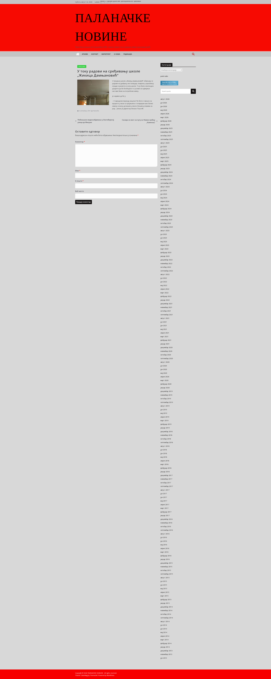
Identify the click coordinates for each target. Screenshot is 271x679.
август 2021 (164, 318)
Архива (85, 54)
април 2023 (164, 245)
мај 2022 (163, 285)
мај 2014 (163, 632)
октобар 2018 (165, 439)
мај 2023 (163, 241)
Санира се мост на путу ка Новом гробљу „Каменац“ (138, 121)
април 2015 (164, 592)
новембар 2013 (166, 654)
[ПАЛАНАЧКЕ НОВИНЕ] (77, 54)
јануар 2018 (165, 472)
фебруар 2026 (165, 121)
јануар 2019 (165, 428)
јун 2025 (163, 150)
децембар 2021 (166, 303)
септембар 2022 (166, 271)
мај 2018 (163, 457)
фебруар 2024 (165, 209)
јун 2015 (163, 585)
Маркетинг (106, 54)
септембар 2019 (166, 402)
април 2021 (164, 333)
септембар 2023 (166, 227)
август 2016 (164, 534)
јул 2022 (163, 278)
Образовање (81, 66)
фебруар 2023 (165, 252)
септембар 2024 (166, 183)
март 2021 (164, 336)
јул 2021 (163, 322)
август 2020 (164, 362)
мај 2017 (163, 501)
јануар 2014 (165, 647)
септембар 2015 (166, 574)
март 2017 (164, 508)
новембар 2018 (166, 435)
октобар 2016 (165, 526)
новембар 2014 (166, 610)
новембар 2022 (166, 263)
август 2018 (164, 446)
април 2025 (164, 157)
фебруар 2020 (165, 384)
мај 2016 (163, 545)
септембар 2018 (166, 442)
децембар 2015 (166, 563)
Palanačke (96, 111)
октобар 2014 (165, 614)
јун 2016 (163, 541)
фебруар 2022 (165, 296)
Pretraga (193, 91)
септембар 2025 (166, 139)
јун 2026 (163, 106)
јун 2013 (163, 658)
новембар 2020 (166, 351)
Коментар (80, 142)
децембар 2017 (166, 475)
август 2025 (164, 143)
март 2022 (164, 293)
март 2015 (164, 596)
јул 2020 (163, 366)
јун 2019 (163, 409)
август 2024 (164, 187)
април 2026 (164, 114)
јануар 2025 (165, 168)
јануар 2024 (165, 212)
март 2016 (164, 552)
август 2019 (164, 406)
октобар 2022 (165, 267)
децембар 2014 (166, 607)
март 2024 (164, 205)
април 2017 (164, 504)
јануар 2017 (165, 515)
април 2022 (164, 289)
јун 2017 (163, 497)
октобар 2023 (165, 223)
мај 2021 (163, 329)
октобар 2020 (165, 355)
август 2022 (164, 274)
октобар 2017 (165, 483)
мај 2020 (163, 373)
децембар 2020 (166, 347)
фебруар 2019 (165, 424)
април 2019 (164, 417)
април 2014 (164, 636)
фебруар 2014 (165, 643)
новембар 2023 (166, 220)
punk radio (164, 76)
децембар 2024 (166, 172)
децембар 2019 (166, 391)
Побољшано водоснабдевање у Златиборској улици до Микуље (96, 121)
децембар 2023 (166, 216)
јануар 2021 (165, 344)
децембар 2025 (166, 128)
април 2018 (164, 461)
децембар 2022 (166, 260)
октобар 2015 (165, 570)
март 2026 (164, 117)
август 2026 (164, 99)
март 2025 (164, 161)
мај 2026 (163, 110)
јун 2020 (163, 369)
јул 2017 (163, 493)
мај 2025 (163, 154)
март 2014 (164, 640)
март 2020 (164, 380)
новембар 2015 (166, 566)
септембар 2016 (166, 530)
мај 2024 (163, 198)
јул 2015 (163, 581)
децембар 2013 (166, 651)
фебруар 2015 (165, 599)
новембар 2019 (166, 395)
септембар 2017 (166, 486)
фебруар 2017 (165, 512)
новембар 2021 (166, 307)
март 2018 (164, 464)
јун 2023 (163, 238)
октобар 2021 (165, 311)
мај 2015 (163, 588)
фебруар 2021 (165, 340)
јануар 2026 (165, 125)
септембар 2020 (166, 358)
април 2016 (164, 548)
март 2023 (164, 249)
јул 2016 (163, 537)
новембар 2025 (166, 132)
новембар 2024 (166, 176)
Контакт (94, 54)
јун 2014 (163, 629)
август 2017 (164, 490)
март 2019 (164, 420)
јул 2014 (163, 625)
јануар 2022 (165, 300)
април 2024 (164, 201)
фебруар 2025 (165, 165)
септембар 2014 (166, 618)
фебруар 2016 (165, 556)
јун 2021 (163, 325)
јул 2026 (163, 103)
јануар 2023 (165, 256)
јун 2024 (163, 194)
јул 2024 (163, 190)
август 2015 (164, 578)
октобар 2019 (165, 398)
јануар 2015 (165, 603)
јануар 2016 (165, 559)
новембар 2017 (166, 479)
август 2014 (164, 621)
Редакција (127, 54)
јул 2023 (163, 234)
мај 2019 (163, 413)
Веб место (79, 191)
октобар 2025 (165, 135)
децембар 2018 (166, 431)
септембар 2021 (166, 315)
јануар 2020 (165, 388)
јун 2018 (163, 453)
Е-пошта (79, 181)
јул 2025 (163, 146)
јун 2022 (163, 282)
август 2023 (164, 230)
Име (77, 171)
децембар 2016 (166, 519)
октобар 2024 (165, 179)
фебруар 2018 (165, 468)
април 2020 (164, 377)
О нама (117, 54)
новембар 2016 (166, 523)
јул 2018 (163, 450)
